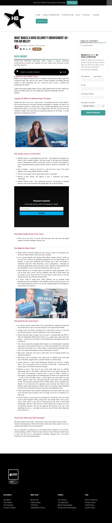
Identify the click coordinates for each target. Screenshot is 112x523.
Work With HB (68, 15)
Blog (78, 15)
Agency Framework (51, 15)
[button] (17, 72)
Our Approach (63, 502)
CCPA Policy (89, 505)
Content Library (9, 508)
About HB (34, 500)
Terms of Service (91, 500)
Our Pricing (62, 500)
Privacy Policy (90, 502)
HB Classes (8, 502)
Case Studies (35, 502)
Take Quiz (72, 3)
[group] (41, 72)
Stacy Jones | (23, 45)
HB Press (34, 505)
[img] (61, 72)
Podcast (86, 15)
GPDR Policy (90, 508)
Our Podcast (8, 505)
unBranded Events (38, 508)
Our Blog (7, 500)
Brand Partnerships (65, 505)
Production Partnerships (67, 508)
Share (38, 49)
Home (38, 15)
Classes (96, 15)
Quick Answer (87, 45)
